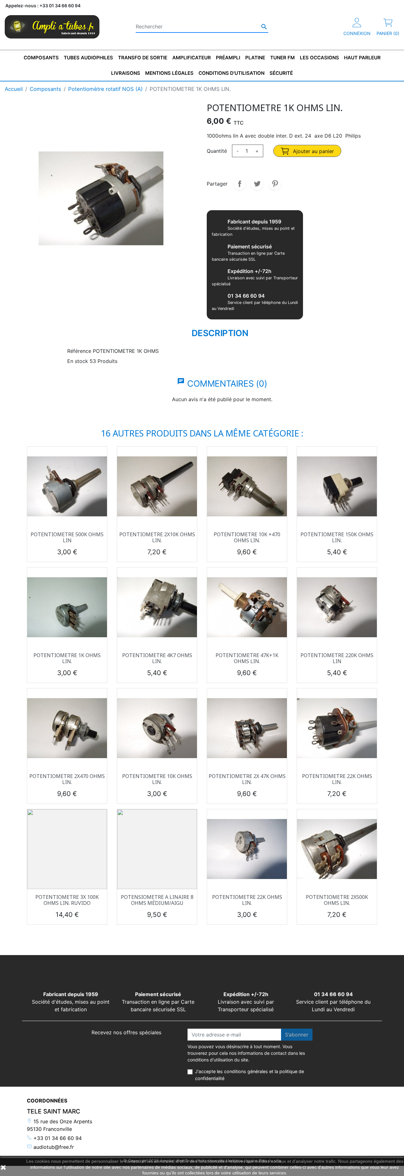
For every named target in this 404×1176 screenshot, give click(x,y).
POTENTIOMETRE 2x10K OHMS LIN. (157, 537)
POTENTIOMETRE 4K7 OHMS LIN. (157, 658)
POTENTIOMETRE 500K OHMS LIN (67, 537)
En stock (77, 361)
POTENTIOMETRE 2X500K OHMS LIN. (337, 900)
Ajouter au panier (312, 151)
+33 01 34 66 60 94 (57, 1138)
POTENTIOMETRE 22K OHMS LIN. (337, 779)
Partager (239, 183)
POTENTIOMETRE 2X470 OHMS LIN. (67, 779)
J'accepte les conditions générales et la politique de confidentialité (249, 1075)
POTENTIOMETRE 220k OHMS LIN (336, 658)
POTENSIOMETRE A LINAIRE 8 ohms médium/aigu (157, 900)
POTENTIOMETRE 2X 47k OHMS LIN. (247, 779)
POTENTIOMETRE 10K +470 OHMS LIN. (247, 537)
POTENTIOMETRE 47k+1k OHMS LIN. (247, 658)
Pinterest (275, 183)
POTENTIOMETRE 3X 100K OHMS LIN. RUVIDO (67, 900)
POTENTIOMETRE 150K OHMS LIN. (336, 537)
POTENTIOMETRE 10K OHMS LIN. (157, 779)
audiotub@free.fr (53, 1147)
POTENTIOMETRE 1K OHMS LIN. (67, 658)
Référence (79, 351)
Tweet (257, 183)
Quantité (217, 151)
